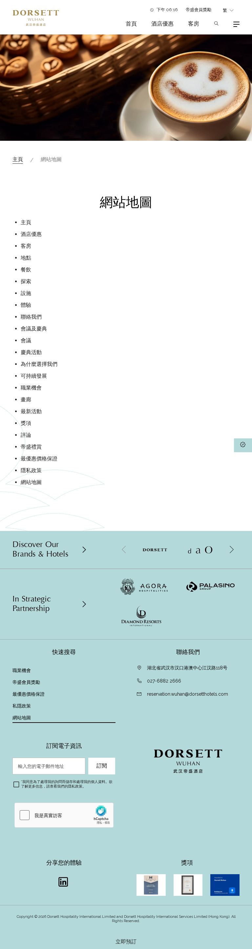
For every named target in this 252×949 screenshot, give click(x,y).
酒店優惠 (162, 23)
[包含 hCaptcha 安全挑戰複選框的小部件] (64, 815)
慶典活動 (31, 352)
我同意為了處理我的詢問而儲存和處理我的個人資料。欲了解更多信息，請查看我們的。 (67, 784)
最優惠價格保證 (39, 458)
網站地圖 (31, 482)
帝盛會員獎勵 (198, 9)
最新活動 (31, 411)
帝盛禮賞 (31, 447)
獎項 (26, 423)
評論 (26, 435)
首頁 (131, 23)
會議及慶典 (34, 329)
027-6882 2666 (164, 681)
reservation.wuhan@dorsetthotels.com (187, 694)
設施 (26, 293)
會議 (26, 340)
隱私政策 (31, 470)
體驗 (26, 305)
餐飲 (26, 269)
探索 (26, 281)
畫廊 (26, 399)
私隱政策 (22, 705)
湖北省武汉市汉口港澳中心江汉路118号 (187, 667)
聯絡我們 (31, 317)
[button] (231, 549)
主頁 (17, 159)
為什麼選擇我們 (39, 364)
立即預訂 (126, 941)
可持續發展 (34, 376)
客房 (193, 23)
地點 (26, 258)
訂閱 (101, 766)
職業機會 (31, 388)
